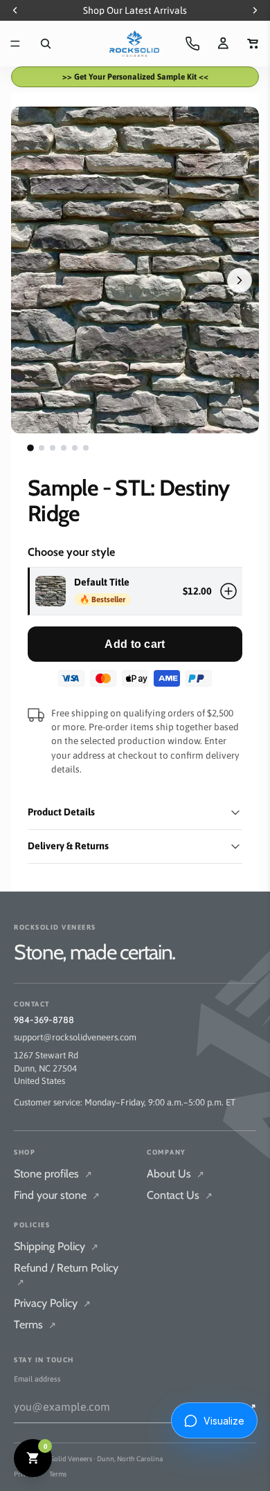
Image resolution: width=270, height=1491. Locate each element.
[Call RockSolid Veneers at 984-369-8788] (192, 43)
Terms (35, 1324)
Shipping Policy (56, 1246)
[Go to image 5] (75, 448)
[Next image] (239, 280)
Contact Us (180, 1195)
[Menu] (15, 43)
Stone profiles (53, 1173)
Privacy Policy (52, 1303)
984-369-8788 (44, 1019)
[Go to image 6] (86, 448)
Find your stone (57, 1195)
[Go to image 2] (41, 448)
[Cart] (253, 43)
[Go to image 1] (30, 448)
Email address (37, 1379)
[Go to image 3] (52, 448)
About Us (175, 1173)
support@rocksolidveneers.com (75, 1037)
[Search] (45, 43)
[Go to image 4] (63, 448)
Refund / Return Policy (66, 1274)
